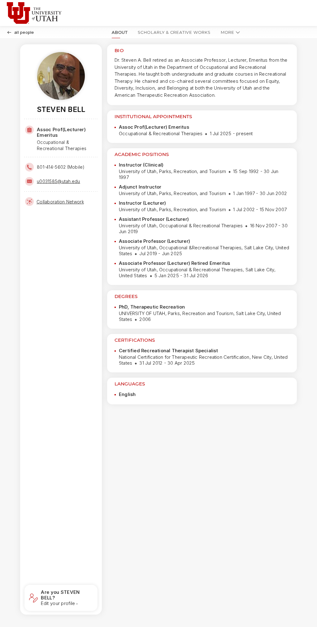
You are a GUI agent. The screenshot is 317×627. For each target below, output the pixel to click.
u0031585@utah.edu (58, 181)
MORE (227, 32)
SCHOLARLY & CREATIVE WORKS (174, 32)
